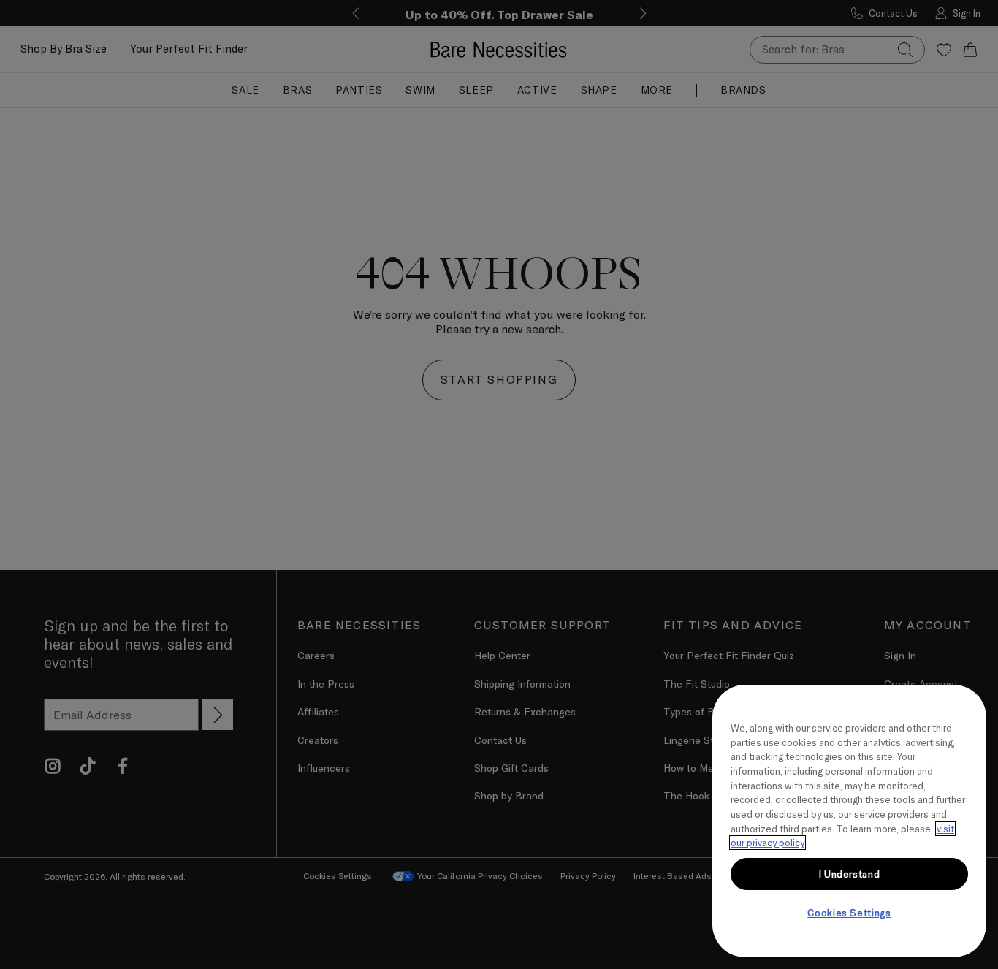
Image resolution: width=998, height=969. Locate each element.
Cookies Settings (849, 913)
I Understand (849, 874)
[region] (849, 821)
